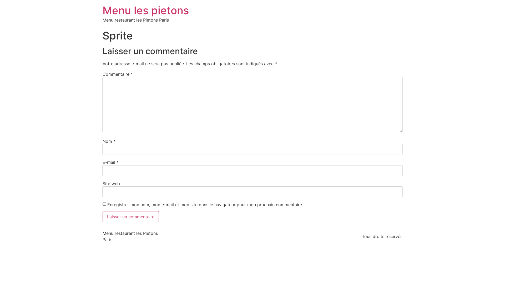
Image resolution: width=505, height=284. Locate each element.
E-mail (111, 162)
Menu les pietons (146, 10)
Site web (111, 183)
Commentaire (118, 74)
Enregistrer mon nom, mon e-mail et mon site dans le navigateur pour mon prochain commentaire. (205, 204)
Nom (109, 141)
